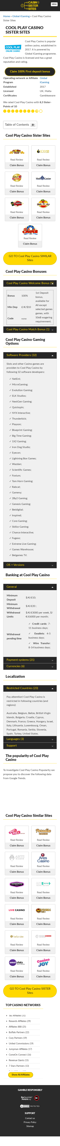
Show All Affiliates (21, 1075)
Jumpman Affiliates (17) (20, 1049)
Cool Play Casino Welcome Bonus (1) (30, 283)
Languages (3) (15, 739)
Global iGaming (21, 16)
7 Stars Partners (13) (19, 1066)
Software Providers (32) (22, 355)
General (12, 586)
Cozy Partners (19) (18, 1038)
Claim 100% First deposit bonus (30, 71)
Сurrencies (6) (15, 666)
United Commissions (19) (21, 1044)
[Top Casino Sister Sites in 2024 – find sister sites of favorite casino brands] (30, 5)
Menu (54, 4)
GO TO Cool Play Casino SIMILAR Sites (30, 258)
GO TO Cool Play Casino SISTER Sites (30, 990)
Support (12, 745)
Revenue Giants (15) (19, 1060)
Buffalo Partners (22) (19, 1032)
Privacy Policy (30, 1122)
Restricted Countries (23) (22, 688)
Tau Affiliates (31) (17, 1016)
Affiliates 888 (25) (17, 1027)
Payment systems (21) (20, 660)
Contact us (30, 1118)
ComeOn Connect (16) (20, 1055)
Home (6, 16)
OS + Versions (15, 565)
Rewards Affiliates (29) (20, 1021)
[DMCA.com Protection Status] (30, 1108)
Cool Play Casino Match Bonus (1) (28, 329)
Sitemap (30, 1126)
